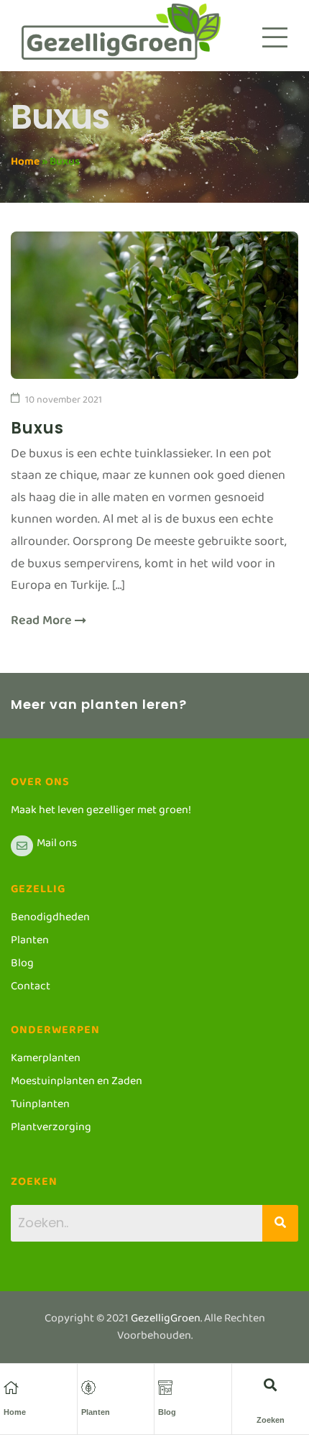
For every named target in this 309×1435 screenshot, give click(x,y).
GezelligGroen (165, 1321)
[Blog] (165, 1387)
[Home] (11, 1387)
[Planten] (88, 1387)
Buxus (37, 428)
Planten (95, 1412)
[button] (270, 1384)
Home (25, 164)
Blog (167, 1412)
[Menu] (274, 37)
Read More (43, 624)
